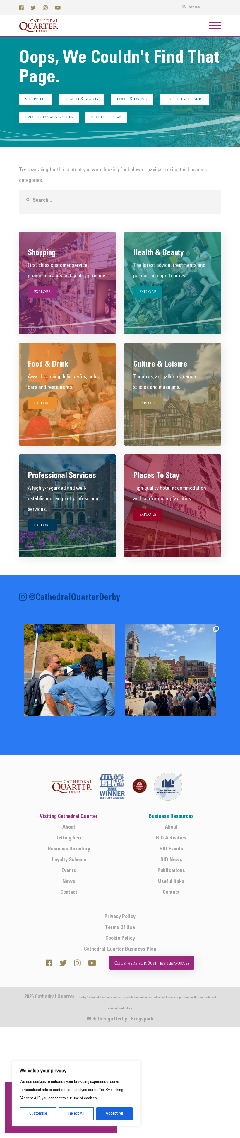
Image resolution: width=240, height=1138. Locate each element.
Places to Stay (106, 117)
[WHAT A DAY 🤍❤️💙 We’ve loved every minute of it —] (170, 670)
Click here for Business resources (152, 964)
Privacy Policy (120, 916)
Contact (68, 892)
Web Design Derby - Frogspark (120, 1019)
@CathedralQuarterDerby (74, 598)
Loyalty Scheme (69, 859)
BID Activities (171, 838)
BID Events (171, 849)
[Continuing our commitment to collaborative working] (69, 670)
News (68, 881)
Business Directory (69, 849)
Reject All (76, 1113)
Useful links (171, 881)
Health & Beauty (81, 99)
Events (68, 870)
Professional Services (49, 117)
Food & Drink (132, 99)
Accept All (114, 1113)
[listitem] (69, 670)
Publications (171, 870)
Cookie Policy (120, 938)
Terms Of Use (120, 927)
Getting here (69, 838)
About (68, 827)
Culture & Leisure (184, 99)
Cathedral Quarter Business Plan (120, 949)
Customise (38, 1113)
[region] (76, 1093)
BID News (171, 859)
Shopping (35, 99)
